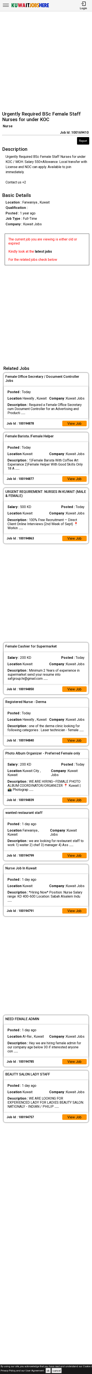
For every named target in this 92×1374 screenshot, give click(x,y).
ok (48, 1370)
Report (83, 140)
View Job (74, 424)
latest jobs (43, 251)
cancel (57, 1370)
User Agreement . (35, 1371)
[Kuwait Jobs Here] (30, 7)
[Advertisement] (46, 62)
